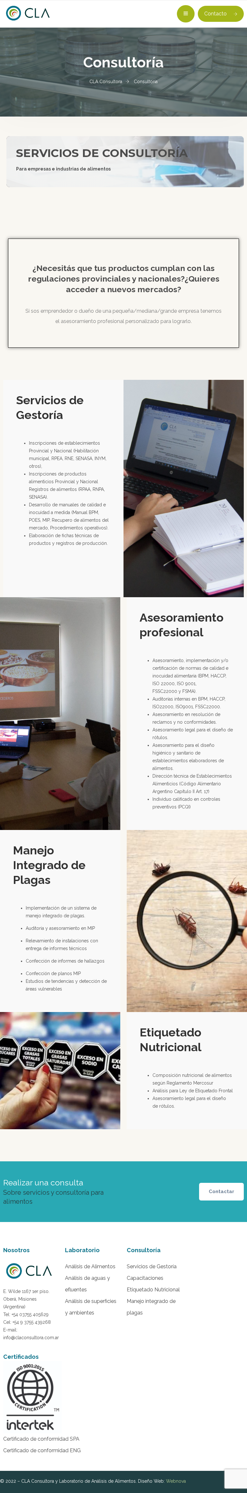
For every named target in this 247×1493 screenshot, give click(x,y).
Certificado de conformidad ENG (42, 1450)
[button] (221, 1192)
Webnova (176, 1481)
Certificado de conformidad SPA (41, 1439)
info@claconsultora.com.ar (31, 1337)
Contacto (215, 14)
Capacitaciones (145, 1278)
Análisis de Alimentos (90, 1266)
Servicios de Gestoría (152, 1266)
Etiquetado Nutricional (153, 1290)
